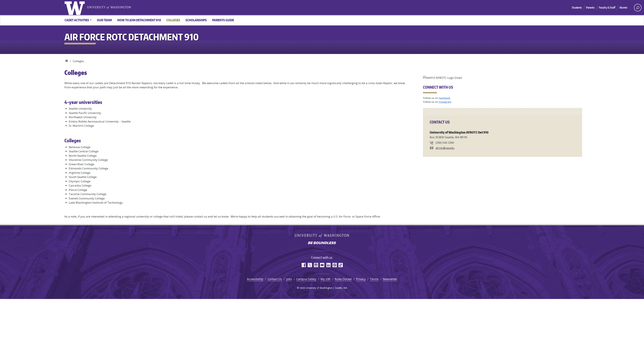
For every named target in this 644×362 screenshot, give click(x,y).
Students (577, 7)
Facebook (444, 98)
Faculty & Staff (607, 7)
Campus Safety (306, 279)
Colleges (173, 20)
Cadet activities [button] (77, 20)
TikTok (340, 265)
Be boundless (322, 243)
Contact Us (275, 279)
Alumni (623, 7)
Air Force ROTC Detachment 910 (66, 60)
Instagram (445, 101)
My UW (325, 279)
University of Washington (75, 7)
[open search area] (637, 7)
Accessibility (255, 279)
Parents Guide (223, 20)
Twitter (309, 265)
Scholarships (196, 20)
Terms (374, 279)
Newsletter (390, 279)
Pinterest (334, 265)
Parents (590, 7)
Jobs (289, 279)
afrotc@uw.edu (445, 148)
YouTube (322, 265)
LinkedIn (328, 265)
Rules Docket (343, 279)
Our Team (104, 20)
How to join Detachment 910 (139, 20)
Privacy (361, 279)
